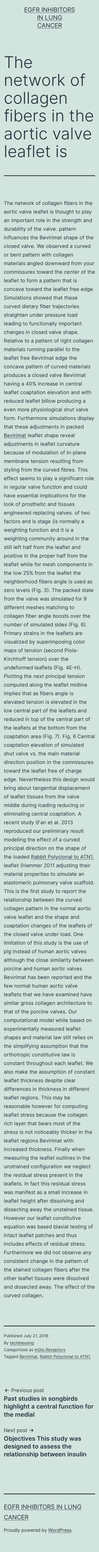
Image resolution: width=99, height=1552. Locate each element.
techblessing (22, 1342)
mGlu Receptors (50, 1349)
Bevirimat (15, 435)
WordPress (59, 1530)
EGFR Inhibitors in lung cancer (49, 17)
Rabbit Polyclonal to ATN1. (62, 857)
